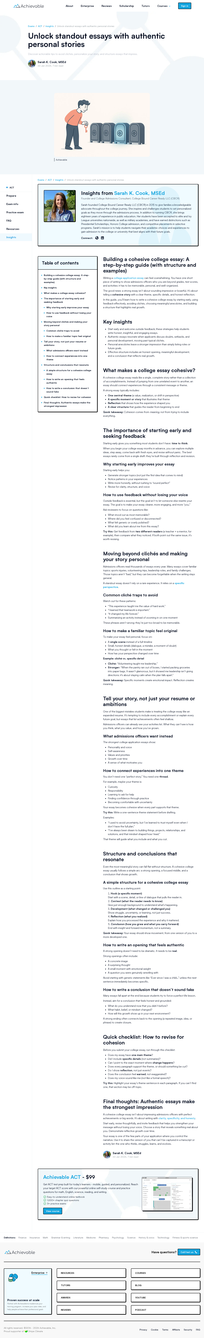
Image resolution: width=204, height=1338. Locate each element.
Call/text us (187, 1252)
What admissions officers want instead (67, 350)
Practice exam (15, 212)
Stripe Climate (35, 1331)
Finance (22, 1237)
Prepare (11, 195)
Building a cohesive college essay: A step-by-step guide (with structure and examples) (66, 278)
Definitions (9, 1237)
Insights (50, 26)
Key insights (50, 287)
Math (45, 1237)
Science (131, 1237)
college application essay (128, 278)
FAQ (8, 220)
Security (188, 1329)
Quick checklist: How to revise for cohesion (67, 397)
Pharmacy (104, 1237)
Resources (12, 229)
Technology (163, 1237)
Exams (31, 26)
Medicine (91, 1237)
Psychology (118, 1237)
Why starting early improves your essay (67, 307)
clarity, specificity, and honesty (177, 1118)
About (69, 6)
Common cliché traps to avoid (62, 330)
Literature (78, 1237)
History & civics (146, 1237)
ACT (40, 26)
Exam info (12, 204)
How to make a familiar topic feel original (68, 336)
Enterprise (87, 6)
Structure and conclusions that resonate (66, 364)
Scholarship (126, 6)
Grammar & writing (60, 1237)
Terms (165, 1329)
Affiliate (176, 1329)
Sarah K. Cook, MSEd (52, 62)
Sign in (184, 5)
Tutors (146, 6)
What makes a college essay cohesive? (65, 293)
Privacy (143, 1329)
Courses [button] (162, 6)
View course (52, 1211)
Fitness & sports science (185, 1237)
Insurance (35, 1237)
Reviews (107, 6)
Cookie (154, 1329)
